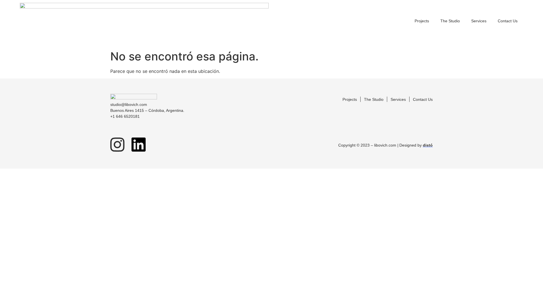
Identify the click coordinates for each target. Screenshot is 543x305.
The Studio (450, 21)
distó (428, 145)
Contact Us (508, 21)
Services (478, 21)
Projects (422, 21)
